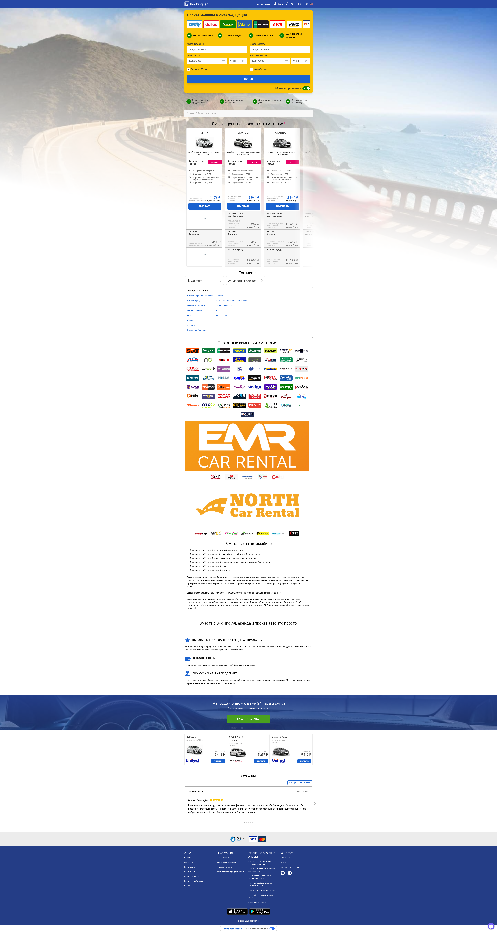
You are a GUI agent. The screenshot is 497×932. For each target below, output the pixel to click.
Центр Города (221, 315)
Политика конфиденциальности (230, 872)
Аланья (190, 320)
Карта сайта (189, 867)
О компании (189, 858)
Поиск (248, 79)
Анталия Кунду (235, 249)
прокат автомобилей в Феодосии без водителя (262, 870)
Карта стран (189, 872)
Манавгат (219, 295)
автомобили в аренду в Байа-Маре (260, 896)
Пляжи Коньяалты (223, 305)
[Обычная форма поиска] (305, 88)
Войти (280, 4)
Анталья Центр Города (196, 162)
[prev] (182, 803)
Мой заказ (265, 4)
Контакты (188, 862)
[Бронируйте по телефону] (286, 4)
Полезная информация (226, 862)
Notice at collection (232, 928)
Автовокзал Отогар (195, 310)
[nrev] (314, 803)
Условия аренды (223, 858)
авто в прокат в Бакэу (257, 902)
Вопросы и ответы (224, 867)
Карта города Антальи (193, 881)
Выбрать (204, 206)
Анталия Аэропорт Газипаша (235, 214)
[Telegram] (290, 873)
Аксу (189, 315)
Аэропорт (191, 325)
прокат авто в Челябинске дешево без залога (259, 877)
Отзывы (187, 886)
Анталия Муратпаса (196, 305)
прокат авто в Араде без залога (261, 890)
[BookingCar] (196, 4)
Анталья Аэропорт (194, 232)
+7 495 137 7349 (249, 719)
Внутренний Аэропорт (197, 330)
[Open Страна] (311, 4)
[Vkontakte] (283, 873)
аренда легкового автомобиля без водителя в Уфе (261, 862)
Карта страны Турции (193, 876)
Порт (217, 310)
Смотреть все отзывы (299, 782)
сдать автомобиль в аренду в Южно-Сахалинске (260, 884)
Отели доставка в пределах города (231, 300)
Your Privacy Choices (257, 928)
